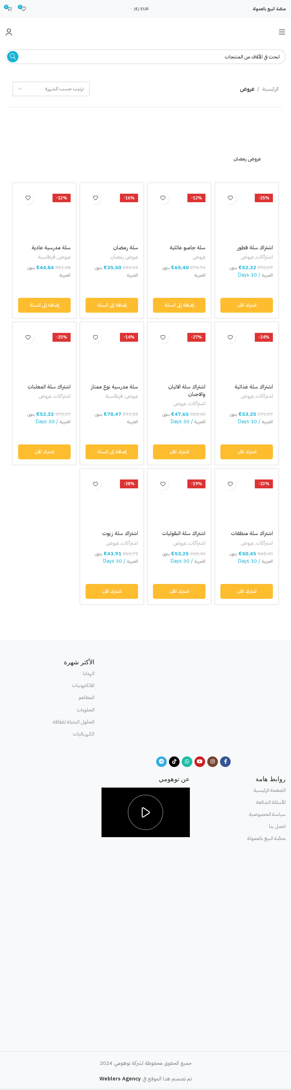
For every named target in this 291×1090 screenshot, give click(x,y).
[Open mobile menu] (282, 32)
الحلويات (85, 710)
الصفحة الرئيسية (270, 790)
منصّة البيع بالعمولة (269, 9)
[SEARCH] (12, 56)
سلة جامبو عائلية (187, 247)
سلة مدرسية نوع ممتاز (114, 387)
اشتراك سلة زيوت (120, 533)
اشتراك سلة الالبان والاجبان (186, 390)
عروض (247, 257)
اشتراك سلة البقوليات (183, 533)
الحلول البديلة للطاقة (73, 722)
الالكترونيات (83, 685)
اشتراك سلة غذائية (254, 387)
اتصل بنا (277, 826)
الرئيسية (270, 89)
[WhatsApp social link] (187, 761)
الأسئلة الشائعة (271, 802)
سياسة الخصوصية (267, 814)
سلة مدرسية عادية (51, 247)
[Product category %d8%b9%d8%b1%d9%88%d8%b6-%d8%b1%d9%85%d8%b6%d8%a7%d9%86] (247, 141)
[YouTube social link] (199, 761)
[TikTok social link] (174, 761)
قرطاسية (46, 257)
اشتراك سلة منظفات (252, 533)
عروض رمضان (124, 257)
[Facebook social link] (225, 761)
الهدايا (88, 673)
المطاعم (86, 697)
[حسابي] (9, 32)
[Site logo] (145, 31)
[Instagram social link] (212, 761)
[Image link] (193, 703)
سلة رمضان (125, 247)
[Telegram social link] (161, 761)
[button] (246, 305)
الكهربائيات (83, 734)
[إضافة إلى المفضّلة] (230, 198)
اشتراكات (264, 257)
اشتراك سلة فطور (255, 247)
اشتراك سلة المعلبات (49, 387)
